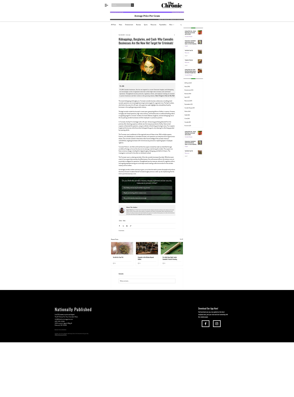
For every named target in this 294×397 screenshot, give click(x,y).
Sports (146, 25)
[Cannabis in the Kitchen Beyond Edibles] (147, 248)
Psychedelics (162, 25)
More (170, 25)
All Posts (113, 25)
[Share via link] (130, 226)
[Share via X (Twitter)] (123, 226)
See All (181, 239)
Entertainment (129, 25)
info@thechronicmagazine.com (64, 319)
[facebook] (205, 324)
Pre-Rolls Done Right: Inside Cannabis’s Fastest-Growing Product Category (170, 258)
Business (138, 25)
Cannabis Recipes (188, 137)
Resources (153, 25)
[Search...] (132, 5)
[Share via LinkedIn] (127, 226)
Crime (120, 220)
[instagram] (217, 324)
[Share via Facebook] (119, 226)
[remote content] (147, 90)
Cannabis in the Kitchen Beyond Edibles (146, 258)
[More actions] (174, 35)
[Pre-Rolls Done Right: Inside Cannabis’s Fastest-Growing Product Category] (172, 248)
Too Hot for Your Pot (118, 257)
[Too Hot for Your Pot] (122, 248)
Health (186, 46)
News (120, 25)
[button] (106, 5)
